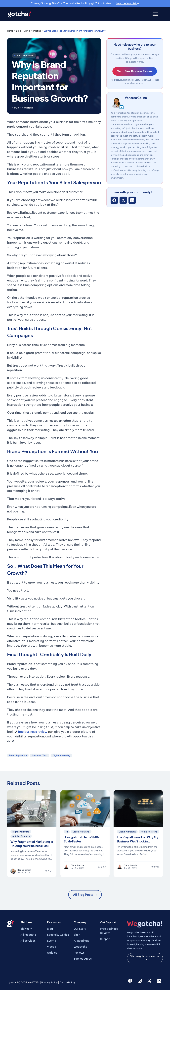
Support (105, 939)
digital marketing (61, 755)
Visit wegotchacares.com (145, 956)
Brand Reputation (18, 755)
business (31, 732)
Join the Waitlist (126, 3)
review (43, 732)
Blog (18, 30)
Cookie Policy (67, 982)
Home (10, 30)
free (20, 732)
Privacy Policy (49, 982)
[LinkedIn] (132, 200)
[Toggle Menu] (155, 14)
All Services (28, 940)
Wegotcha (80, 946)
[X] (123, 200)
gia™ (77, 934)
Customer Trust (39, 755)
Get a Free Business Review (134, 71)
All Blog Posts (83, 895)
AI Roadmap (81, 940)
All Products (28, 934)
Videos (51, 946)
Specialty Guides (58, 934)
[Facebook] (114, 200)
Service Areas (83, 958)
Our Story (80, 928)
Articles (52, 952)
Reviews (79, 952)
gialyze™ (26, 928)
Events (51, 940)
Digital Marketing (32, 30)
